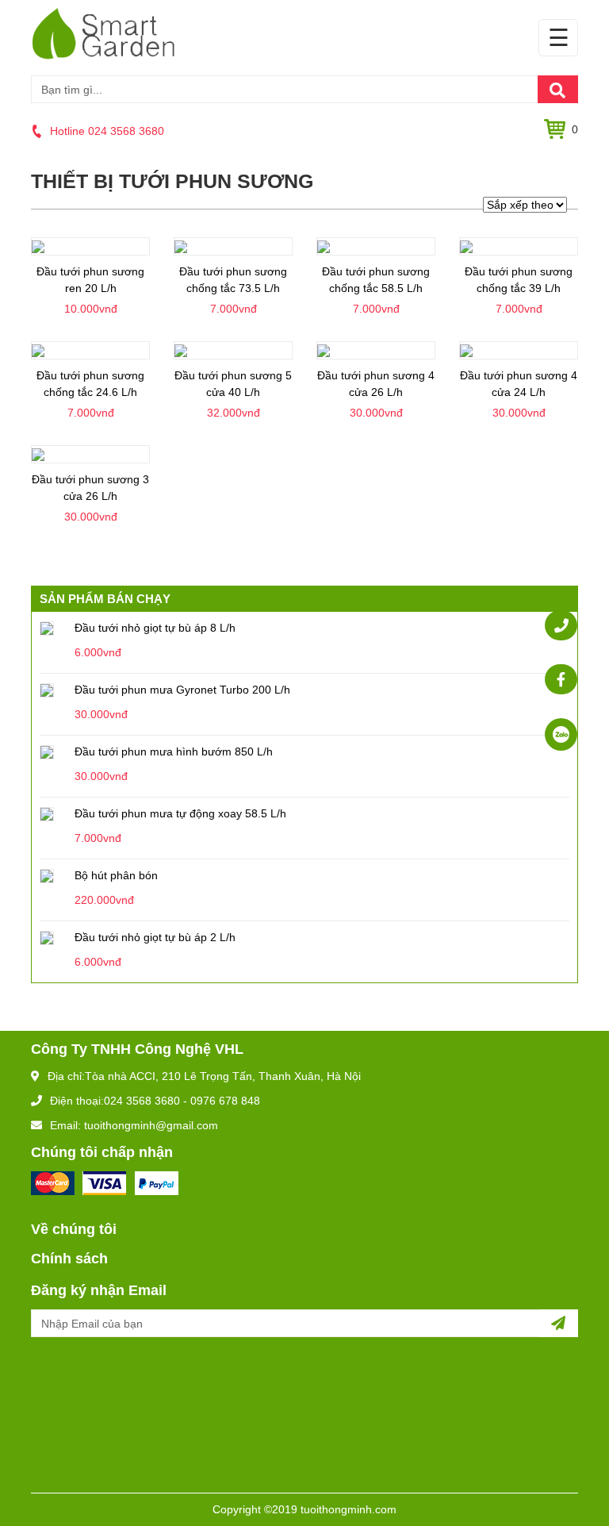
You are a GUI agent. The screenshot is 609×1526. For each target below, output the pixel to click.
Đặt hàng (90, 299)
